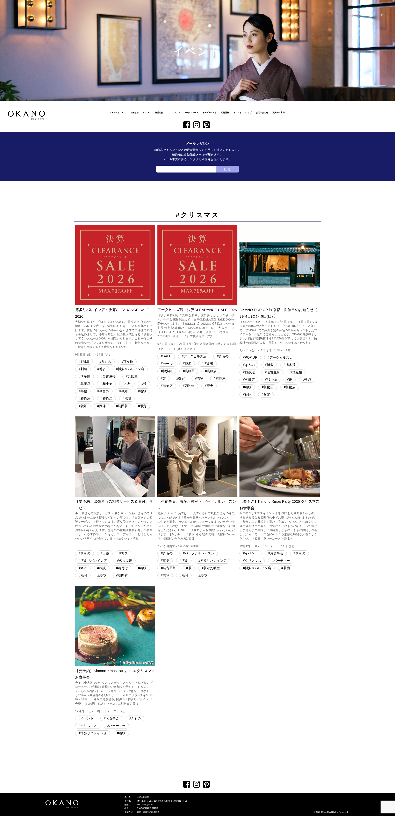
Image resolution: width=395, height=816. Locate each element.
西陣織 (190, 386)
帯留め (104, 391)
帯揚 (83, 391)
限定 (143, 406)
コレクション (173, 112)
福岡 (127, 398)
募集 (166, 560)
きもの (106, 361)
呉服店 (85, 384)
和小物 (107, 384)
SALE (84, 361)
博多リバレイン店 (131, 369)
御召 (181, 378)
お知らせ (134, 112)
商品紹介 (159, 112)
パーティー (281, 560)
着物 (143, 391)
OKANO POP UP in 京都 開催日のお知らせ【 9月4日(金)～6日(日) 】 (278, 330)
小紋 (127, 384)
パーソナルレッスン (199, 553)
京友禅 (128, 361)
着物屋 (85, 398)
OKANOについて (118, 112)
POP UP (251, 357)
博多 (102, 369)
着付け (123, 568)
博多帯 (208, 363)
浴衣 (83, 568)
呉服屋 (133, 376)
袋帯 (83, 406)
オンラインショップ (242, 112)
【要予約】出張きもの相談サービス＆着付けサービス (114, 523)
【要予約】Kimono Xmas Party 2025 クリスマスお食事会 (279, 523)
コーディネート (191, 112)
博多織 (85, 376)
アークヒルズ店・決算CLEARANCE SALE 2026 (197, 329)
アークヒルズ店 (195, 356)
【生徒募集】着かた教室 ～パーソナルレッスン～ (196, 523)
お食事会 (276, 553)
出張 (105, 553)
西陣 (102, 406)
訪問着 (123, 406)
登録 (227, 169)
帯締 (124, 391)
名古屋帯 (109, 376)
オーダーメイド (209, 112)
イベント (147, 112)
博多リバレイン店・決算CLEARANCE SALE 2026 (113, 332)
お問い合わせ (262, 112)
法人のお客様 (278, 112)
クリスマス (253, 560)
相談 (102, 568)
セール (168, 363)
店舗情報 (225, 112)
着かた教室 (211, 568)
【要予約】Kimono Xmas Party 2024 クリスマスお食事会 (115, 691)
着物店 (107, 398)
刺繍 (83, 369)
